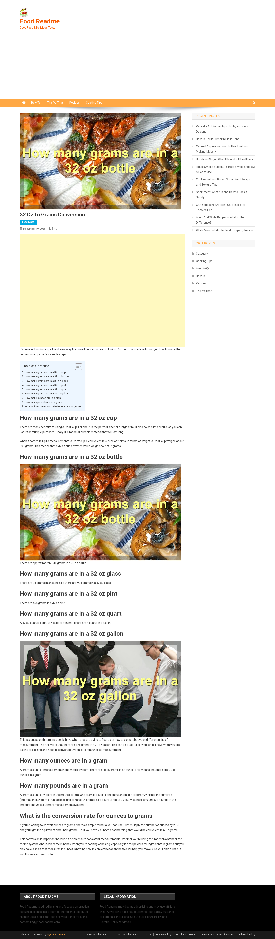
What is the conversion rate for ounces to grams (53, 406)
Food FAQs (28, 222)
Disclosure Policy (185, 934)
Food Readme (40, 21)
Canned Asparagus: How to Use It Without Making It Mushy (222, 149)
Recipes (74, 102)
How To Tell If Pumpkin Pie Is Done (217, 139)
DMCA (147, 934)
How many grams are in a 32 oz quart (46, 389)
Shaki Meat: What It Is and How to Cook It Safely (221, 194)
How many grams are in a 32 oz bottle (47, 376)
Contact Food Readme (126, 934)
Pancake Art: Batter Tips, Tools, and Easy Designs (222, 129)
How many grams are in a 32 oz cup (45, 372)
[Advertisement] (137, 68)
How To (36, 102)
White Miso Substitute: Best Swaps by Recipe (224, 230)
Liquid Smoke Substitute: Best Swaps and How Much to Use (225, 169)
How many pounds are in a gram (43, 402)
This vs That (55, 102)
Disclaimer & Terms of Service (217, 934)
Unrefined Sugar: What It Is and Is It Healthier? (224, 159)
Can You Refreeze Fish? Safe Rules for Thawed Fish (220, 207)
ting (54, 228)
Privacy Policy (163, 934)
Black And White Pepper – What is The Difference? (220, 220)
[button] (76, 366)
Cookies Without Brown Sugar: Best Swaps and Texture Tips (223, 182)
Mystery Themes (56, 934)
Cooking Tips (94, 102)
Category (202, 253)
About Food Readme (97, 934)
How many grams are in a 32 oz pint (45, 385)
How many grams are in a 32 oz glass (46, 380)
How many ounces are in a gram (43, 397)
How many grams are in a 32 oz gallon (47, 393)
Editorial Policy (247, 934)
